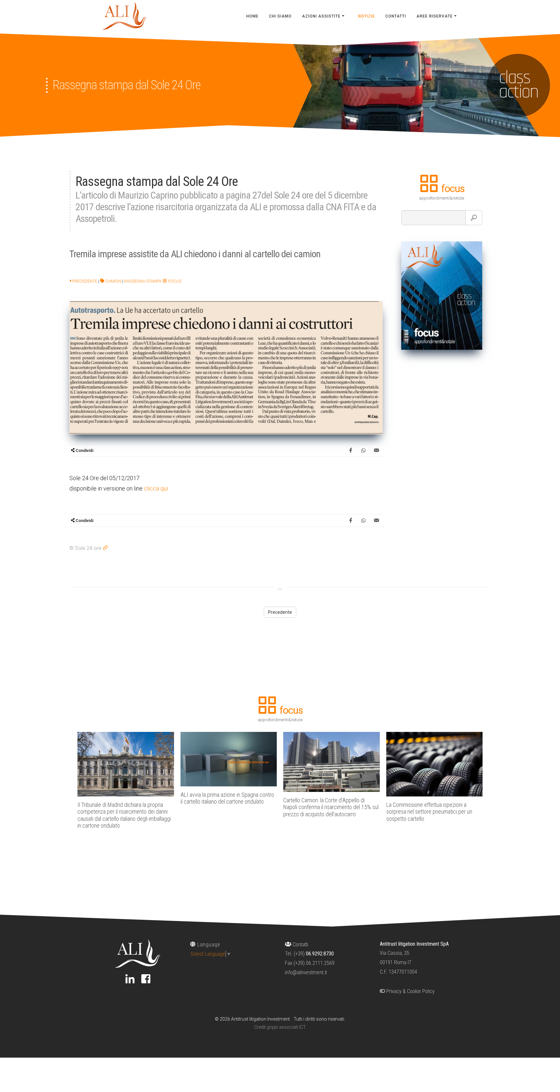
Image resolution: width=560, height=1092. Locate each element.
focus (174, 281)
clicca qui (156, 488)
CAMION (112, 281)
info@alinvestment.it (306, 972)
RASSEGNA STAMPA (143, 281)
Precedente (84, 281)
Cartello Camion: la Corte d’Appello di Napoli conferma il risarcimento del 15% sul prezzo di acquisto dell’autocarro (331, 807)
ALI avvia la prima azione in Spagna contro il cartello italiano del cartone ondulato (227, 798)
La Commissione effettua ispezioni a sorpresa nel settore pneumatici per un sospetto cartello (429, 811)
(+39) (314, 954)
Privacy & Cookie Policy (410, 991)
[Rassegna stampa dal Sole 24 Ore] (226, 367)
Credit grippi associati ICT (280, 1027)
